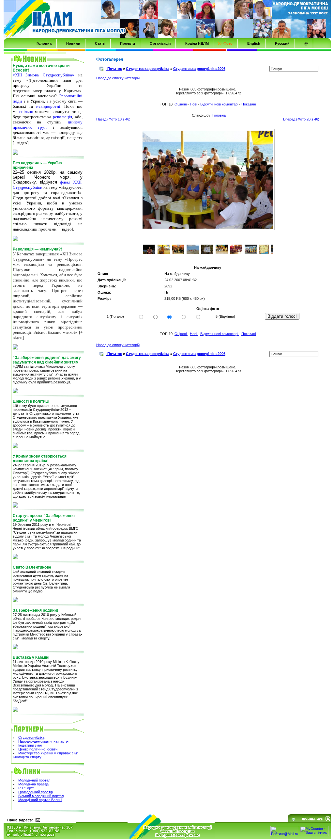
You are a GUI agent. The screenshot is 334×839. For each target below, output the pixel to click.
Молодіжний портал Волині (40, 800)
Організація (160, 43)
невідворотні (48, 106)
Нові (194, 104)
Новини (73, 43)
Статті (100, 43)
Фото (228, 43)
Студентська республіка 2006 (199, 69)
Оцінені (181, 104)
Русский (282, 43)
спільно (26, 111)
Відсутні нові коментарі (219, 104)
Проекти (127, 43)
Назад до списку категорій (118, 78)
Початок (114, 69)
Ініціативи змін (30, 745)
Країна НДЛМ (197, 43)
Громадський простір (35, 792)
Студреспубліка (31, 737)
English (253, 43)
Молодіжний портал (34, 780)
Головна (44, 43)
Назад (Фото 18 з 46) (113, 119)
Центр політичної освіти (37, 749)
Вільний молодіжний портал (41, 796)
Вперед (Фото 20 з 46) (301, 119)
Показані (248, 104)
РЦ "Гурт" (26, 788)
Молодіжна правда (33, 784)
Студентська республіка (147, 69)
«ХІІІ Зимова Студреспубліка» (43, 75)
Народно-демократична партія (43, 741)
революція (62, 116)
